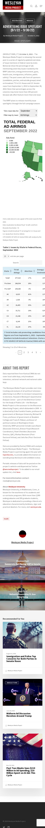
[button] (41, 6)
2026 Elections (12, 626)
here (18, 472)
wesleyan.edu (35, 507)
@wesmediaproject (11, 469)
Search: (16, 262)
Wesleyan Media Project (14, 36)
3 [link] (28, 352)
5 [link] (36, 352)
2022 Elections (17, 20)
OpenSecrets (8, 455)
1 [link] (20, 352)
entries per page (17, 256)
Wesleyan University (16, 486)
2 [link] (24, 352)
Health (6, 519)
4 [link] (32, 352)
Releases (30, 20)
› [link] (40, 352)
